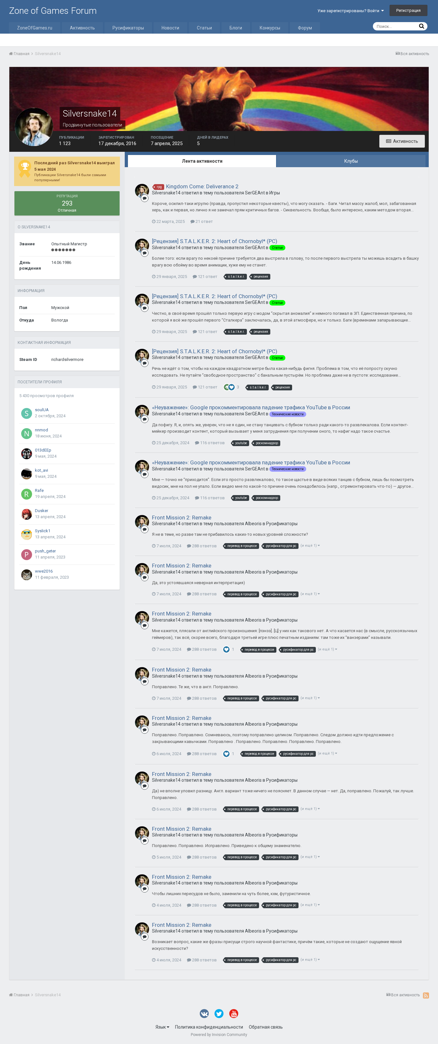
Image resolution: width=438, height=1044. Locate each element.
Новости (170, 27)
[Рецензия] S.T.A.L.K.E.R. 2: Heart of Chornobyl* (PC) (214, 241)
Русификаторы (128, 27)
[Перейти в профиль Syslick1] (26, 534)
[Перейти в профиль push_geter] (26, 554)
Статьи (204, 27)
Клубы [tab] (351, 161)
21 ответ (204, 221)
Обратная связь (266, 1027)
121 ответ (207, 276)
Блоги (236, 27)
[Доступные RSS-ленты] (426, 995)
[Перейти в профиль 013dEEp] (26, 453)
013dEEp (43, 450)
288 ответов (204, 545)
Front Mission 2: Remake (181, 517)
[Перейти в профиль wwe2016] (26, 574)
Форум (305, 27)
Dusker (41, 510)
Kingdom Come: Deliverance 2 (202, 186)
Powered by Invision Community (219, 1034)
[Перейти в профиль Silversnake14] (142, 191)
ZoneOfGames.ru (34, 27)
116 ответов (212, 442)
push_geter (45, 551)
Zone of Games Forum (53, 10)
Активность (82, 27)
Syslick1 (42, 530)
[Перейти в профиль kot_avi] (26, 474)
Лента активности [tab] (202, 161)
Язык (161, 1027)
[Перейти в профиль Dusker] (26, 514)
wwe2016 (44, 571)
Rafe (39, 490)
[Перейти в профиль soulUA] (26, 413)
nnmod (41, 430)
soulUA (42, 409)
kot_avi (41, 470)
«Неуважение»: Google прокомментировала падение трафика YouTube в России (251, 407)
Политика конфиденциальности (209, 1027)
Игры (274, 192)
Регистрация (408, 10)
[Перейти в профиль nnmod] (26, 433)
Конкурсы (270, 27)
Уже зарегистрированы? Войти (349, 10)
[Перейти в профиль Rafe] (26, 494)
